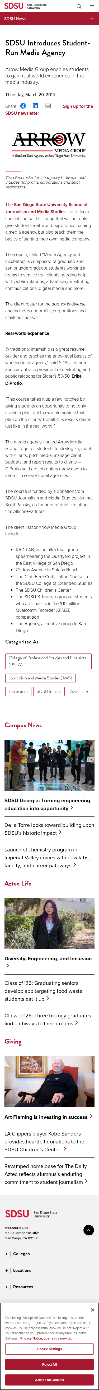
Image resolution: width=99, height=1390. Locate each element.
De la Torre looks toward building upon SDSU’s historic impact (49, 829)
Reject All (49, 1364)
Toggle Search (79, 6)
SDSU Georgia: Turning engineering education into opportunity (47, 804)
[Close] (92, 1310)
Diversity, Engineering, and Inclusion (48, 958)
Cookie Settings (49, 1348)
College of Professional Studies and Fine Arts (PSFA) (47, 661)
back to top (88, 1230)
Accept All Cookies (49, 1379)
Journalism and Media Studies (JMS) (40, 678)
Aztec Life (79, 691)
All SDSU (92, 6)
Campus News (23, 725)
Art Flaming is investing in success (46, 1117)
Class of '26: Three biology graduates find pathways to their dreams (47, 1019)
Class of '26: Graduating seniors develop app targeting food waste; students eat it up (44, 991)
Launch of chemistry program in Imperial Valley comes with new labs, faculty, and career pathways (47, 857)
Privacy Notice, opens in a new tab (46, 1338)
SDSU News (15, 18)
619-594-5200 (16, 1227)
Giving (13, 1041)
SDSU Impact (49, 691)
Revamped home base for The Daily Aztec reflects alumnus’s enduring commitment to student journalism (45, 1174)
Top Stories (18, 691)
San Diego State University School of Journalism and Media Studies (46, 208)
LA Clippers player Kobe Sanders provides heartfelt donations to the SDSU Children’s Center (44, 1141)
